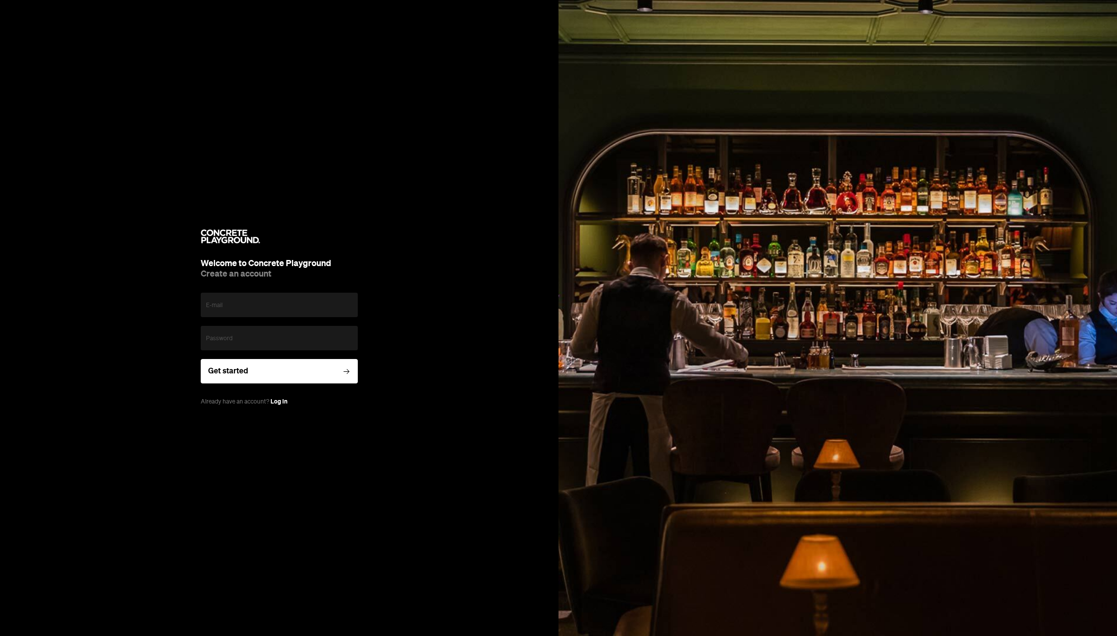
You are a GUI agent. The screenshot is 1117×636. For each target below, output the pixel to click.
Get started (228, 370)
